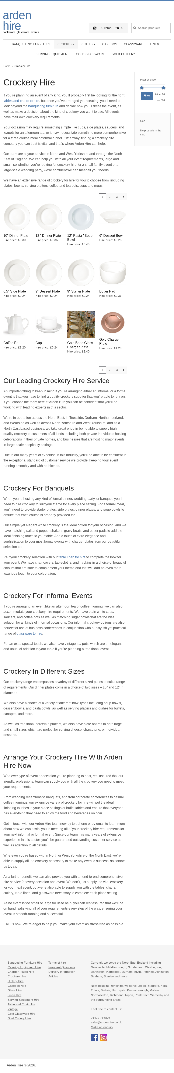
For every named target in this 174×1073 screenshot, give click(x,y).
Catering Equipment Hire (24, 967)
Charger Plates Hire (21, 971)
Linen (154, 44)
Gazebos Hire (17, 985)
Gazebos (109, 44)
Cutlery (88, 44)
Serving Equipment (52, 54)
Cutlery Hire (16, 981)
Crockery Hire (17, 976)
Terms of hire (57, 962)
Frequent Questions (61, 967)
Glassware (133, 44)
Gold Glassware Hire (21, 1013)
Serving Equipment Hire (23, 999)
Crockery (66, 44)
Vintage (13, 1009)
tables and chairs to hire (21, 101)
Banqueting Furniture (31, 44)
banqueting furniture (43, 106)
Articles (53, 976)
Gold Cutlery (123, 54)
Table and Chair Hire (21, 1004)
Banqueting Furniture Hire (25, 962)
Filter (147, 95)
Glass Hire (15, 990)
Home (6, 66)
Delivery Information (61, 971)
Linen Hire (14, 995)
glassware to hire (29, 633)
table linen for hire (72, 557)
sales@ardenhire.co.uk (106, 1022)
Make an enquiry (102, 1027)
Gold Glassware (90, 54)
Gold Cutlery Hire (19, 1018)
